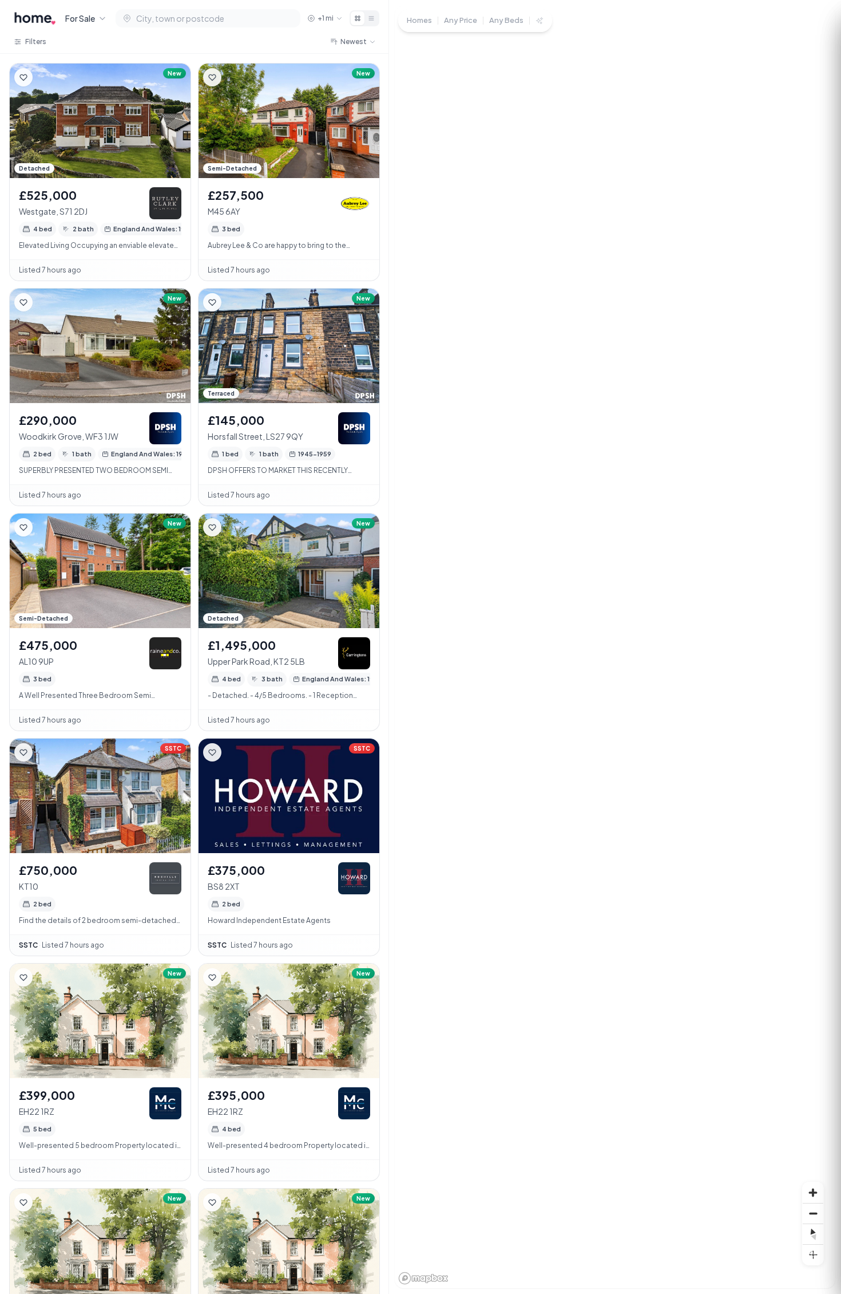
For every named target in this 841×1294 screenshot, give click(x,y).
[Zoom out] (813, 1213)
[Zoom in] (813, 1192)
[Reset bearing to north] (813, 1234)
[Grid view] (357, 18)
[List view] (371, 18)
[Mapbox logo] (423, 1278)
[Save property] (23, 77)
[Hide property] (46, 77)
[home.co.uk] (35, 18)
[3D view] (813, 1254)
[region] (615, 647)
